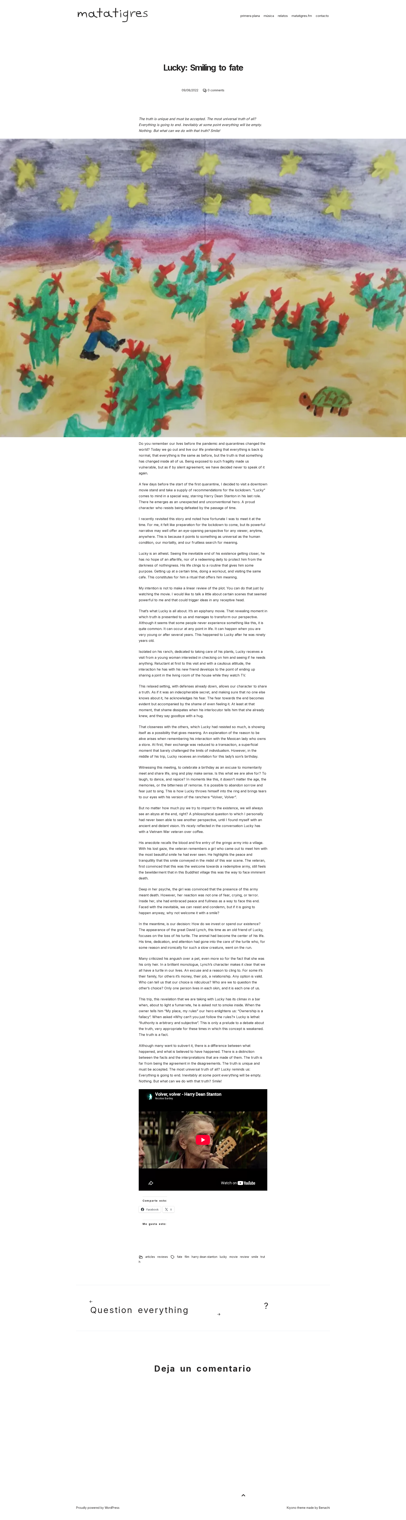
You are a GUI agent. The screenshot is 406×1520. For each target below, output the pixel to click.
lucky (223, 1256)
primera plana (250, 16)
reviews (162, 1256)
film (187, 1256)
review (244, 1256)
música (269, 16)
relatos (283, 16)
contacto (322, 16)
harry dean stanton (204, 1256)
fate (179, 1256)
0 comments (216, 90)
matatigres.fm (302, 16)
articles (150, 1256)
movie (233, 1256)
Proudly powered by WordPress (97, 1507)
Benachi (324, 1507)
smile (254, 1256)
